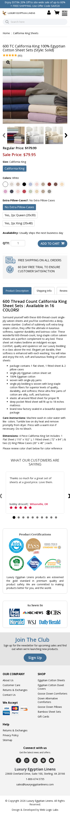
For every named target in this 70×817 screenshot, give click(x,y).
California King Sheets (25, 33)
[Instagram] (26, 760)
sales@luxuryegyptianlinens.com (35, 784)
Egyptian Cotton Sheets (51, 680)
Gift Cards (43, 716)
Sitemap (7, 740)
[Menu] (64, 15)
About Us (8, 680)
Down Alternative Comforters (48, 700)
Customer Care (11, 685)
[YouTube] (51, 760)
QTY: (6, 243)
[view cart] (57, 12)
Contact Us (9, 694)
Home (6, 33)
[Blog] (35, 760)
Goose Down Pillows (50, 707)
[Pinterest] (43, 760)
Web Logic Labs (49, 809)
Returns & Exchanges (15, 690)
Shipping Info (44, 290)
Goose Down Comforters (52, 693)
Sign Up (35, 657)
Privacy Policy (10, 735)
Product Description (17, 290)
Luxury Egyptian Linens (39, 800)
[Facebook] (18, 760)
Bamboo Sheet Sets (49, 711)
